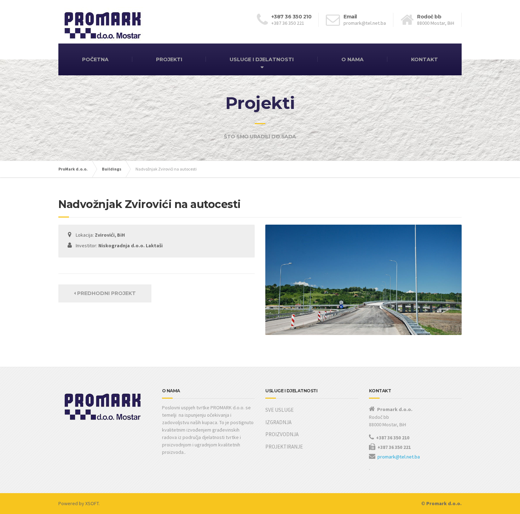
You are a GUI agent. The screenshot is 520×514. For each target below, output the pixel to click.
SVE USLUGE (279, 409)
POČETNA (95, 59)
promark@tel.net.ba (398, 457)
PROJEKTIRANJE (284, 446)
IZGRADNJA (278, 422)
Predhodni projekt (106, 293)
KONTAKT (424, 59)
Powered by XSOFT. (79, 503)
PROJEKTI (169, 59)
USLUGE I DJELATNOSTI (262, 59)
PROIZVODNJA (282, 434)
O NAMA (352, 59)
